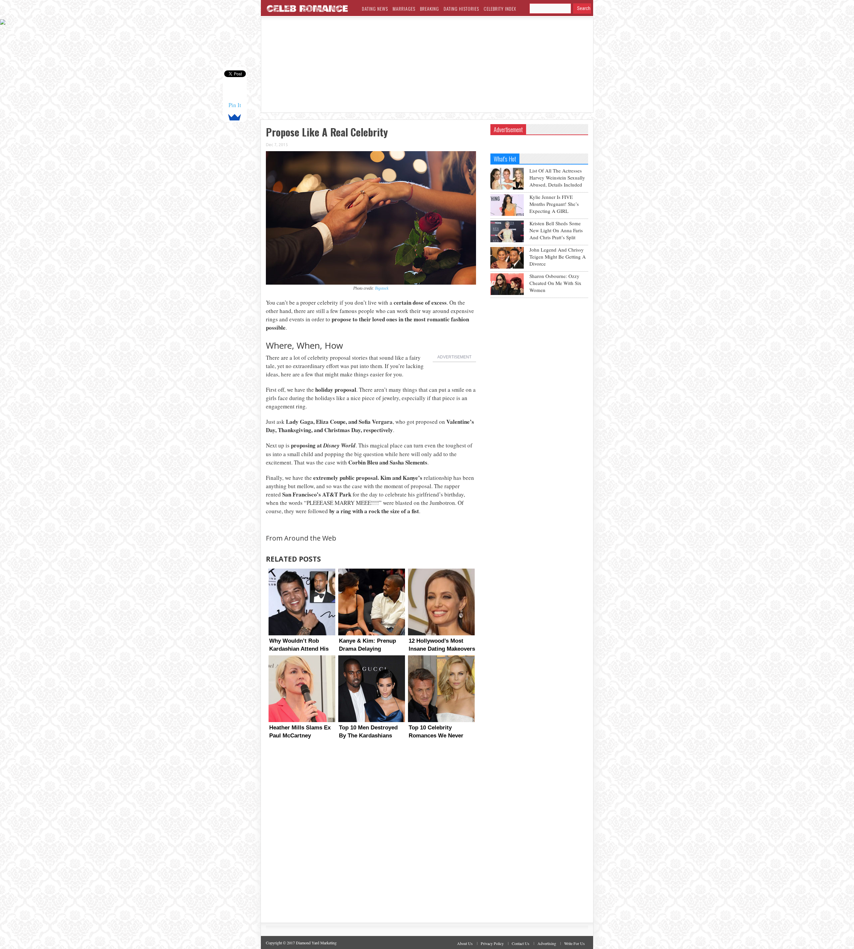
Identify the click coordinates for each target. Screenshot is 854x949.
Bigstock (381, 288)
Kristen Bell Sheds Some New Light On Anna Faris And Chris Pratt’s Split (556, 230)
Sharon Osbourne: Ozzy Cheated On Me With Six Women (555, 283)
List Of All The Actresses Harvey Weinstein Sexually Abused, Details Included (557, 177)
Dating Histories (461, 8)
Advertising (546, 943)
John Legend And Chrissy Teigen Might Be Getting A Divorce (557, 256)
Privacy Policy (492, 943)
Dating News (375, 8)
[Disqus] (371, 837)
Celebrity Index (500, 8)
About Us (465, 943)
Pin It (235, 105)
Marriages (404, 8)
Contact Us (520, 943)
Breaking (429, 8)
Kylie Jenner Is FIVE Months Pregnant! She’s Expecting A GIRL (554, 204)
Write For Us (574, 943)
